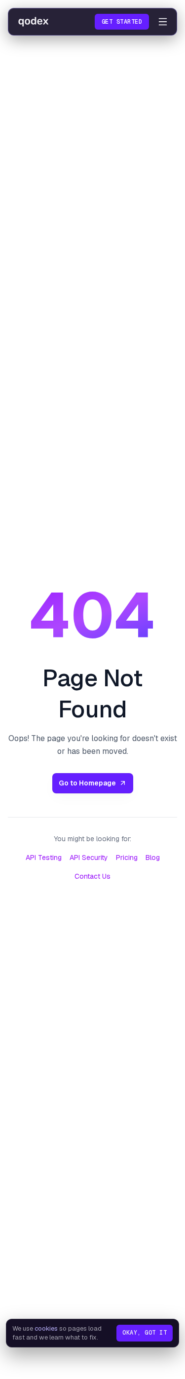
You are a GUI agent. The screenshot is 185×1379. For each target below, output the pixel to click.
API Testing (44, 857)
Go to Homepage (87, 783)
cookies (46, 1328)
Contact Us (92, 876)
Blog (153, 857)
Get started (122, 22)
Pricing (127, 857)
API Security (89, 857)
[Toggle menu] (163, 22)
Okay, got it (144, 1333)
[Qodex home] (33, 22)
